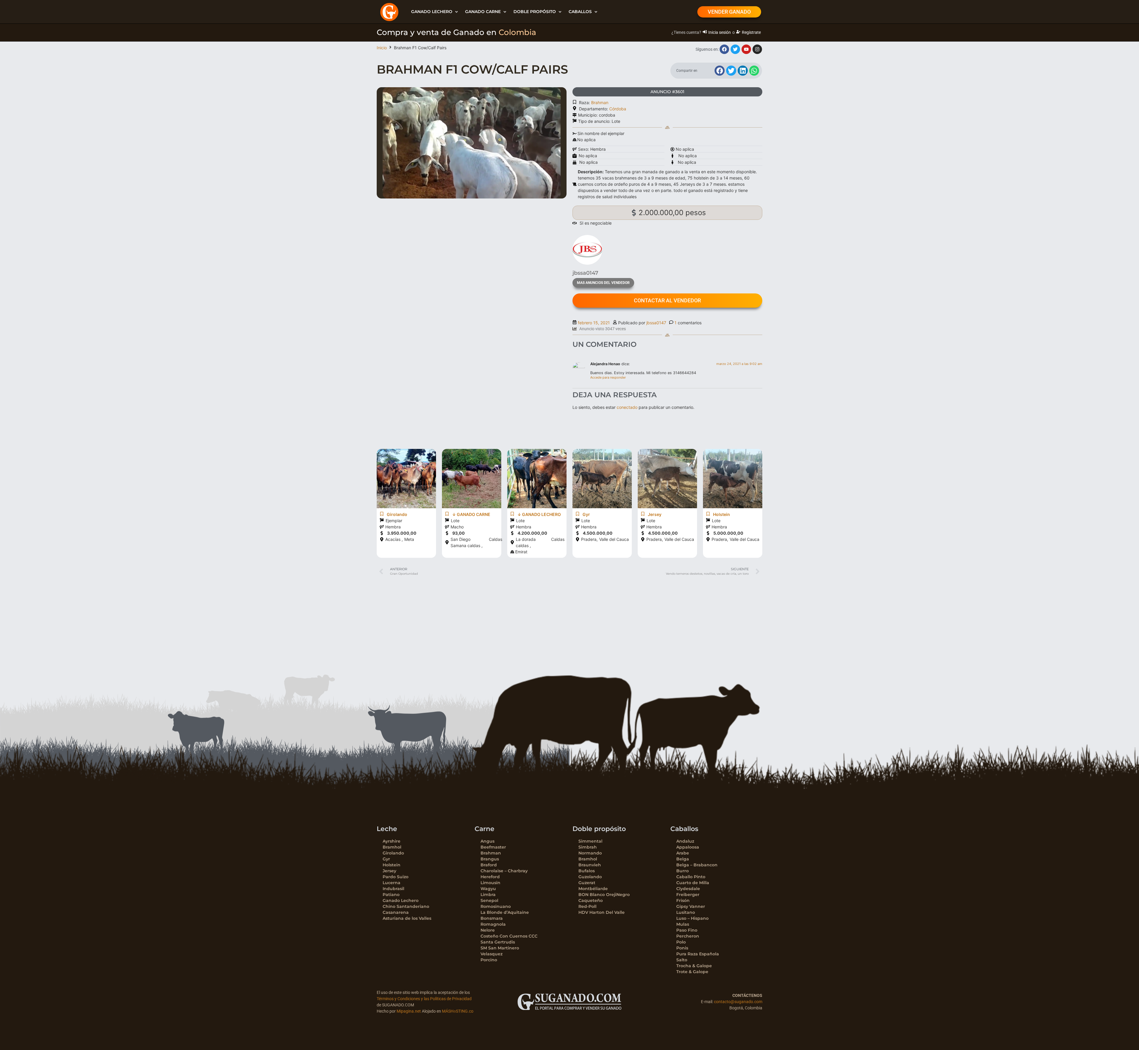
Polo (681, 942)
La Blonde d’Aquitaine (505, 912)
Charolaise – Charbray (504, 870)
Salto (681, 959)
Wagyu (488, 888)
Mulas (682, 924)
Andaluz (685, 841)
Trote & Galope (692, 971)
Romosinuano (496, 906)
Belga (682, 859)
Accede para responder (608, 377)
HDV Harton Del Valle (601, 912)
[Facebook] (724, 49)
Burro (682, 870)
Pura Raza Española (697, 954)
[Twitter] (735, 49)
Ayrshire (391, 841)
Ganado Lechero (401, 900)
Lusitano (685, 912)
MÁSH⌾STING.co (457, 1011)
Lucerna (391, 882)
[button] (435, 11)
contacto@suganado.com (738, 1001)
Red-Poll (587, 906)
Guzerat (586, 882)
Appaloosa (687, 847)
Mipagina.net (409, 1011)
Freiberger (687, 894)
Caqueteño (590, 900)
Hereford (490, 876)
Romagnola (493, 924)
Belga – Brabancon (697, 865)
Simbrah (587, 847)
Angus (487, 841)
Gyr (386, 859)
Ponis (682, 948)
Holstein (391, 865)
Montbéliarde (593, 888)
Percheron (687, 936)
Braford (489, 865)
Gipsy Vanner (690, 906)
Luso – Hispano (692, 918)
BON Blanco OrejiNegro (604, 894)
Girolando (393, 853)
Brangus (490, 859)
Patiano (391, 894)
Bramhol (392, 847)
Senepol (489, 900)
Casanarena (396, 912)
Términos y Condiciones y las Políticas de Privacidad (424, 998)
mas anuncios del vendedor (603, 283)
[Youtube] (746, 49)
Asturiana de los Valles (407, 918)
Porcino (489, 959)
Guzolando (590, 876)
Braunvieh (589, 865)
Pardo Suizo (395, 876)
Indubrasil (393, 888)
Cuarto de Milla (692, 882)
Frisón (683, 900)
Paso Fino (686, 930)
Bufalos (586, 870)
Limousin (490, 882)
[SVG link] (569, 1002)
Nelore (488, 930)
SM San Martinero (500, 948)
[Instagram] (757, 49)
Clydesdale (688, 888)
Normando (590, 853)
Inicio (382, 47)
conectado (627, 407)
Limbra (488, 894)
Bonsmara (492, 918)
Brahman (599, 102)
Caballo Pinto (690, 876)
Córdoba (617, 108)
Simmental (590, 841)
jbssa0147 (656, 322)
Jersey (389, 870)
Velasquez (491, 954)
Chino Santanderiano (406, 906)
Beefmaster (493, 847)
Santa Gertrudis (498, 942)
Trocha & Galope (694, 965)
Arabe (682, 853)
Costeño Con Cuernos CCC (509, 936)
